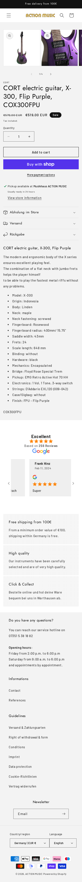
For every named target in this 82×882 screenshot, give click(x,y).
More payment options (41, 174)
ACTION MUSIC (33, 873)
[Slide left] (31, 74)
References (17, 700)
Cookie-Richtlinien (23, 776)
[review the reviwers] (30, 478)
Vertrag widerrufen (23, 786)
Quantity (8, 128)
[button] (9, 15)
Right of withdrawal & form (28, 737)
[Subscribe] (63, 814)
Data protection (20, 766)
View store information (25, 198)
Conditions (17, 747)
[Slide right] (51, 74)
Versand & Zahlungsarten (27, 727)
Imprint (14, 757)
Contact (14, 690)
